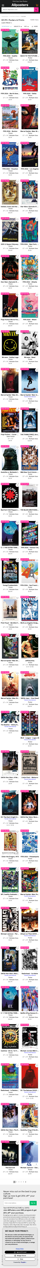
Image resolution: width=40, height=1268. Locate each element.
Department (5, 16)
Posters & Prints (15, 16)
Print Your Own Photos (20, 1)
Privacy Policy (20, 1249)
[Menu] (2, 5)
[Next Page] (25, 1182)
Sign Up (33, 1203)
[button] (20, 1)
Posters (23, 16)
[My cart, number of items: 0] (37, 5)
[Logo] (20, 5)
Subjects (17, 26)
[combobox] (17, 9)
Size (25, 26)
